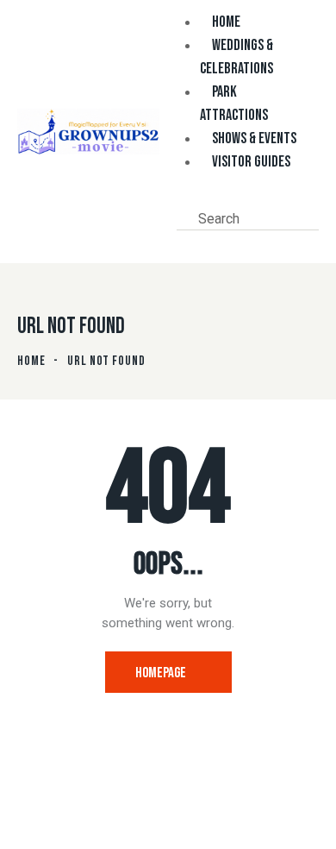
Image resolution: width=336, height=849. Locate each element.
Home (31, 361)
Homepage (160, 673)
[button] (182, 198)
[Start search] (186, 241)
